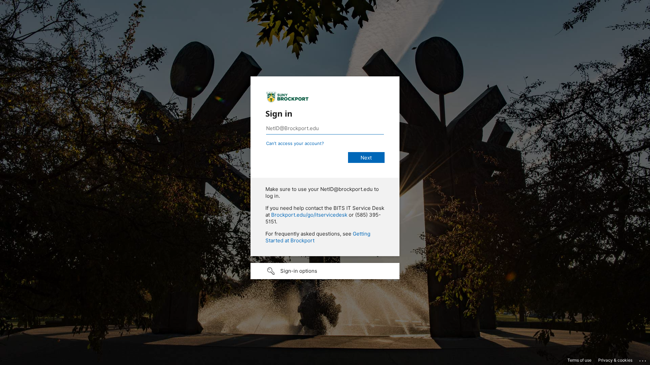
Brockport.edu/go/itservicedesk (309, 215)
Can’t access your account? (295, 143)
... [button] (643, 359)
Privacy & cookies (615, 360)
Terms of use (579, 360)
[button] (325, 271)
